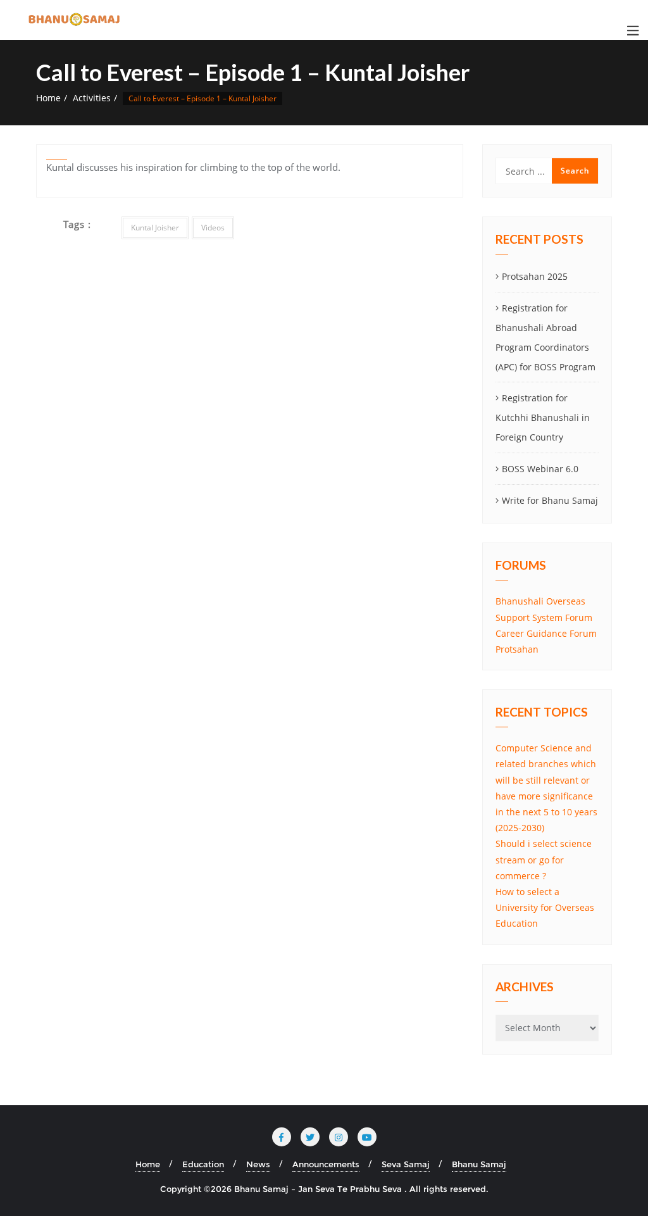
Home (48, 98)
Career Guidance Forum (546, 633)
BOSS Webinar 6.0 (540, 469)
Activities (92, 98)
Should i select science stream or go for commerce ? (543, 859)
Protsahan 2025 (535, 276)
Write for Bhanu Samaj (550, 500)
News (258, 1164)
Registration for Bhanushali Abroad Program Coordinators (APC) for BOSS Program (545, 337)
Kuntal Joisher (155, 227)
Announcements (325, 1164)
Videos (213, 227)
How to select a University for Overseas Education (544, 907)
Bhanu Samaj (479, 1164)
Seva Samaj (406, 1164)
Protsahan (517, 649)
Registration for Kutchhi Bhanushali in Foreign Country (542, 417)
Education (203, 1164)
